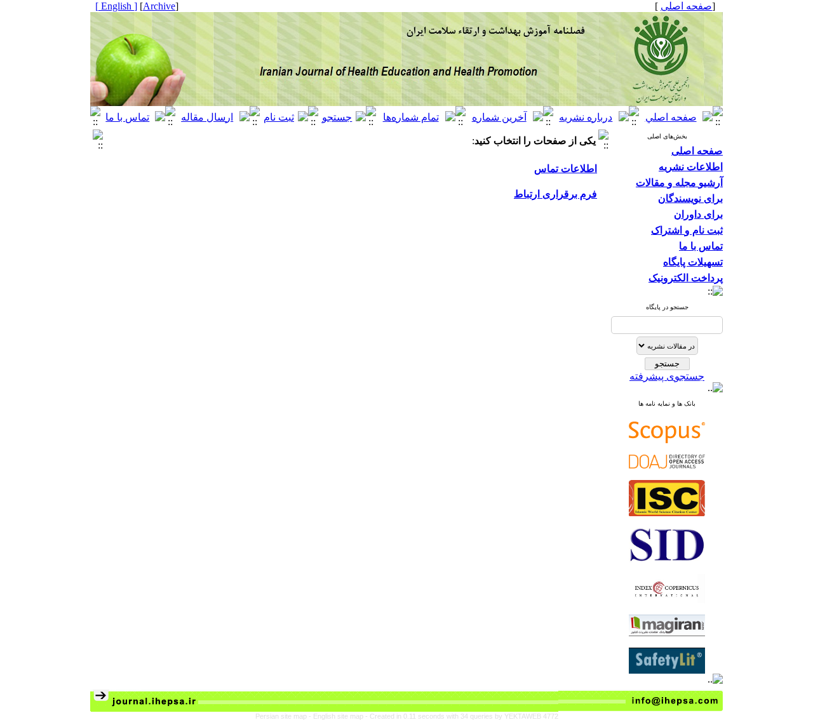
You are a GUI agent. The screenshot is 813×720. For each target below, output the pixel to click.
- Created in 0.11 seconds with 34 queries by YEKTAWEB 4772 (461, 716)
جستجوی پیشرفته (666, 376)
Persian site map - (284, 716)
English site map (339, 716)
